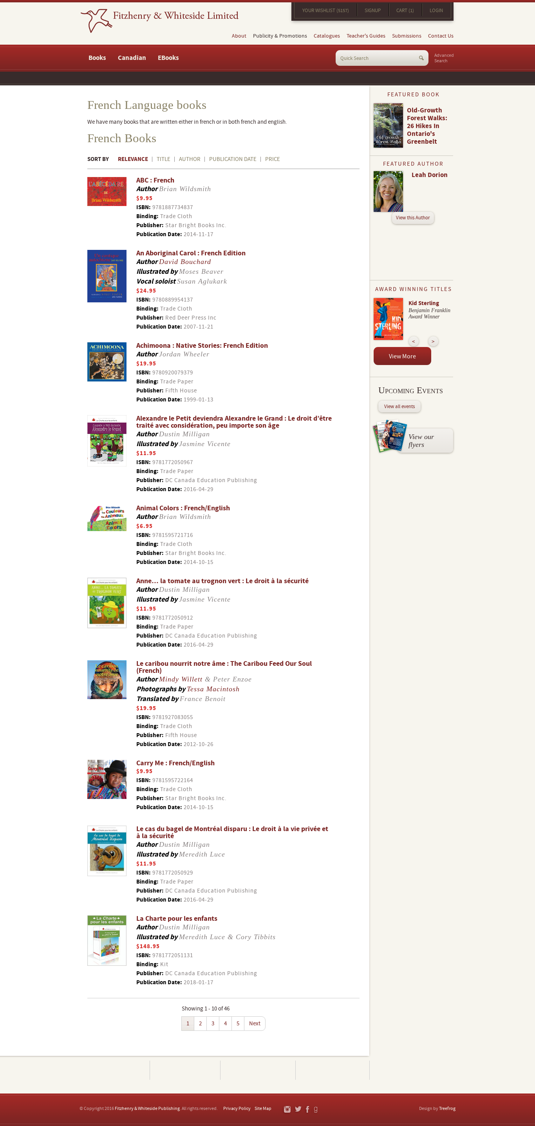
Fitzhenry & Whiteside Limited (160, 21)
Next (254, 1023)
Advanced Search (444, 58)
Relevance (133, 159)
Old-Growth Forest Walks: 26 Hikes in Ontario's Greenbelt (427, 126)
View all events (399, 406)
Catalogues (327, 36)
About (239, 36)
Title (163, 159)
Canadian (132, 58)
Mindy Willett (180, 679)
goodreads (316, 1110)
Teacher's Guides (366, 36)
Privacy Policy (237, 1109)
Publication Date (233, 159)
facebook (307, 1110)
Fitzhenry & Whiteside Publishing (147, 1109)
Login (436, 10)
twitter (298, 1110)
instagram (287, 1110)
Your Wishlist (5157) (325, 10)
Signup (373, 10)
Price (272, 159)
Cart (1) (405, 10)
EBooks (168, 58)
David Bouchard (185, 262)
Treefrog (447, 1109)
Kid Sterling (423, 303)
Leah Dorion (430, 175)
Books (97, 58)
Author (190, 159)
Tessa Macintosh (213, 689)
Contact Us (441, 36)
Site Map (263, 1109)
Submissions (406, 36)
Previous (414, 341)
